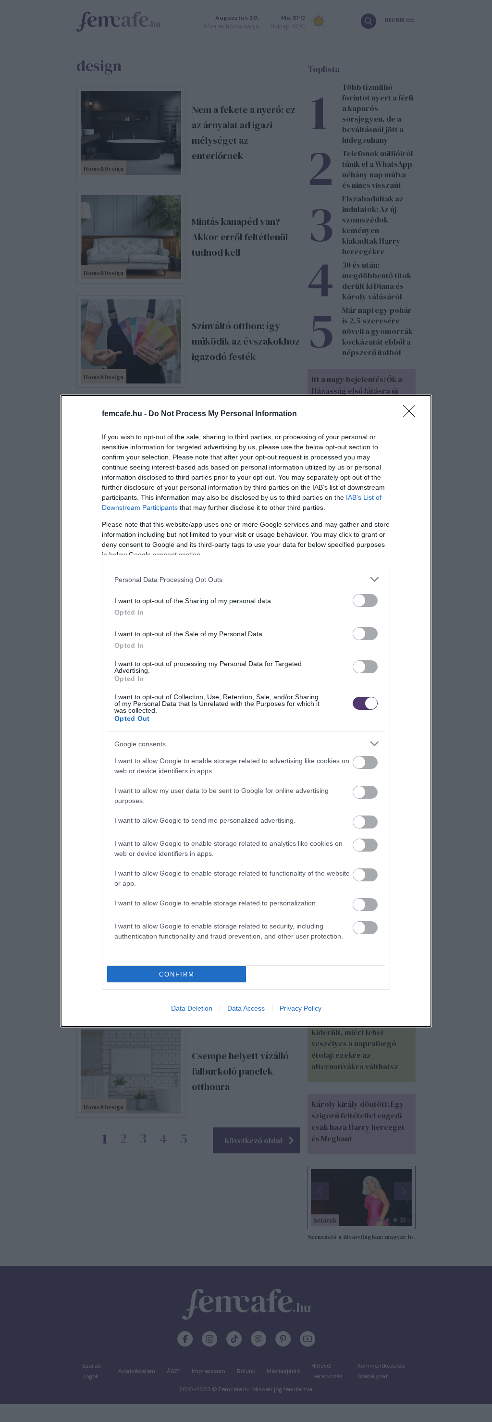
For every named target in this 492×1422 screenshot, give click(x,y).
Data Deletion (191, 1008)
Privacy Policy (300, 1008)
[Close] (412, 414)
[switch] (365, 600)
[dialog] (246, 711)
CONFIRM (177, 974)
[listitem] (246, 579)
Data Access (246, 1008)
